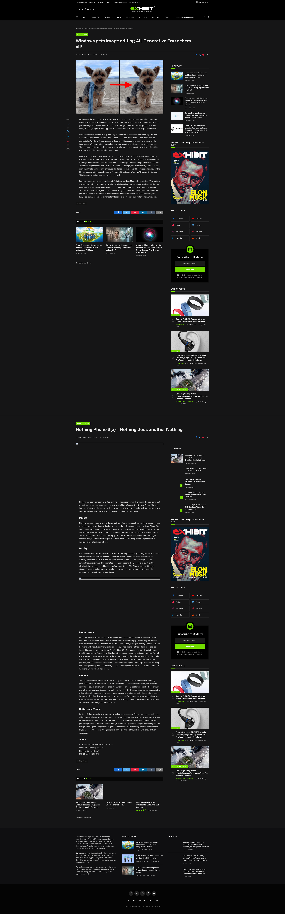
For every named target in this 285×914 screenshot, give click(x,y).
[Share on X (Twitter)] (199, 54)
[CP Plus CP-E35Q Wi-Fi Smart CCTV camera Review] (119, 791)
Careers (141, 900)
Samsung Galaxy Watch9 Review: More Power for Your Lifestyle (195, 494)
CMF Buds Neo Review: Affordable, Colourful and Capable (147, 804)
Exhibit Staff (193, 325)
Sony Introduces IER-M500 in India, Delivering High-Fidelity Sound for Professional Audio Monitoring (191, 357)
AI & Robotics (86, 28)
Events (168, 17)
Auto (119, 17)
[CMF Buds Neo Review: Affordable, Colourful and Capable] (149, 791)
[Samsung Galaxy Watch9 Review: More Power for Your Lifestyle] (177, 495)
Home (84, 17)
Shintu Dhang (201, 402)
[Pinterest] (68, 142)
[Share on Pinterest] (203, 54)
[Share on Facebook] (196, 54)
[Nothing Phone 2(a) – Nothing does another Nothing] (119, 444)
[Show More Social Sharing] (207, 54)
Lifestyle (130, 17)
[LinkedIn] (68, 136)
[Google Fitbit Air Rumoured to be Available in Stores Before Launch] (190, 305)
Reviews (107, 17)
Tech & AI (95, 17)
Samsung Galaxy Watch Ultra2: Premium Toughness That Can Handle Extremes (192, 396)
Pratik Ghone (82, 55)
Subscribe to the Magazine (86, 2)
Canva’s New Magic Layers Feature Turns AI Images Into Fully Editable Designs (196, 115)
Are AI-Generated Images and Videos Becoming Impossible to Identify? (119, 247)
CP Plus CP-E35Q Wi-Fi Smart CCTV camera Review (119, 803)
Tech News (175, 315)
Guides (142, 17)
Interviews (155, 17)
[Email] (68, 148)
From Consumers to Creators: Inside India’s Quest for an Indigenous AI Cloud (89, 247)
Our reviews (80, 853)
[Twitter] (68, 131)
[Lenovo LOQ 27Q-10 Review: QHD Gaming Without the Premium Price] (177, 508)
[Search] (205, 17)
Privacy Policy (190, 277)
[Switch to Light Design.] (208, 17)
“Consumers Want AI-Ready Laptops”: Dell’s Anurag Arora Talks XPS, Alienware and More (195, 858)
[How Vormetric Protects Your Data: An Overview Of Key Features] (128, 858)
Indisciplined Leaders (185, 17)
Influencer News (134, 2)
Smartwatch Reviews (179, 389)
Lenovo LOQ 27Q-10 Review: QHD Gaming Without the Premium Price (195, 507)
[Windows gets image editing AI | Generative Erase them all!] (119, 113)
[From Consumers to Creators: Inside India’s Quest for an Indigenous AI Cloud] (89, 234)
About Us (131, 900)
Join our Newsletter (104, 2)
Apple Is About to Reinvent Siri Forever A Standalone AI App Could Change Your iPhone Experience (149, 248)
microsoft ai (81, 204)
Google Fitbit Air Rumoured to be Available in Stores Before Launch (190, 320)
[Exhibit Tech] (142, 9)
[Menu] (77, 17)
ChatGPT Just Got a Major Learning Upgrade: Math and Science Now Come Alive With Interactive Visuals (196, 129)
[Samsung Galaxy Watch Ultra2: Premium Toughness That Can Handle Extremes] (190, 380)
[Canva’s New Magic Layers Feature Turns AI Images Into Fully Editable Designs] (177, 116)
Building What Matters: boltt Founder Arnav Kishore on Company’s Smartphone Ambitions (196, 844)
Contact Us (153, 900)
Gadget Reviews (83, 423)
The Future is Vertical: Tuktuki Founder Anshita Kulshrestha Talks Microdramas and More (194, 871)
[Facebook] (68, 125)
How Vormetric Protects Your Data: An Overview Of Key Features (149, 857)
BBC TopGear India (120, 2)
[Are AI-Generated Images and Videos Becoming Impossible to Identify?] (119, 234)
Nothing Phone (82, 761)
